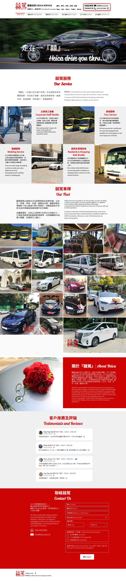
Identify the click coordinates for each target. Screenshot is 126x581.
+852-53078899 (41, 530)
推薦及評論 (67, 418)
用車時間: (70, 521)
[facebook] (36, 573)
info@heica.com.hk (42, 534)
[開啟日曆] (106, 517)
